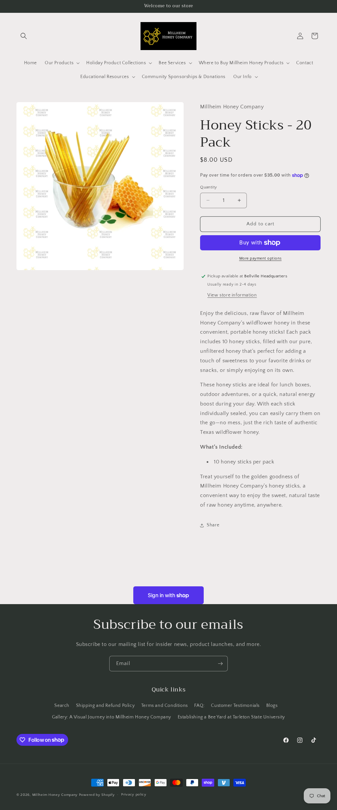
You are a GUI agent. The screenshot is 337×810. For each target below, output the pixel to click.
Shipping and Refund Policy (105, 705)
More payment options (260, 258)
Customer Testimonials (235, 705)
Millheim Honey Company (55, 795)
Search (61, 705)
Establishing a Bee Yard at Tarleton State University (231, 717)
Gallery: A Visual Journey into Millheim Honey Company (111, 717)
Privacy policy (133, 794)
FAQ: (199, 705)
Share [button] (213, 525)
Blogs (272, 705)
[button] (23, 36)
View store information (232, 295)
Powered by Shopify (97, 795)
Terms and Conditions (164, 705)
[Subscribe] (220, 663)
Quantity (208, 187)
